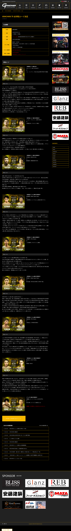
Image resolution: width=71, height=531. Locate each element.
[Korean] (64, 1)
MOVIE (46, 7)
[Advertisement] (25, 468)
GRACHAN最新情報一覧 (43, 425)
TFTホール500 (15, 36)
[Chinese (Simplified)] (61, 1)
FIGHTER (59, 7)
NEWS (26, 7)
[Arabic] (60, 1)
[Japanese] (66, 1)
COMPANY (66, 7)
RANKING (53, 7)
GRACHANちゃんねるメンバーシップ (19, 54)
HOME (20, 7)
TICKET (39, 7)
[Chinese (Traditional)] (62, 1)
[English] (63, 1)
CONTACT (54, 166)
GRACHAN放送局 (15, 52)
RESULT (54, 153)
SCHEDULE (33, 7)
